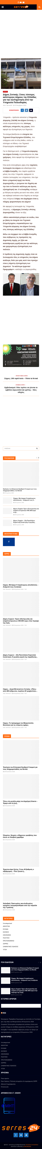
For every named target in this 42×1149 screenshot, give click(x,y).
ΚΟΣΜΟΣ (6, 932)
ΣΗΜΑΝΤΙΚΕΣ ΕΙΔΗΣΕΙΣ (10, 946)
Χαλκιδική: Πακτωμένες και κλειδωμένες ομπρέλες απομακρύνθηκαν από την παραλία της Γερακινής (20, 905)
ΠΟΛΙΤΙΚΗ (6, 938)
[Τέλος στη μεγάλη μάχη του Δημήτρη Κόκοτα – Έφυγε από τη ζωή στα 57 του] (21, 786)
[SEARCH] (37, 448)
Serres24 (9, 105)
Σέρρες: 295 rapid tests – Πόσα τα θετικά (21, 378)
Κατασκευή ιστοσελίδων (32, 1144)
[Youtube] (21, 1135)
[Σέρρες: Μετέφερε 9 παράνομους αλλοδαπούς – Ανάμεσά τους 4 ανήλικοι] (7, 500)
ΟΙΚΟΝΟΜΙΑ (7, 935)
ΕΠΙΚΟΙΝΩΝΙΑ (27, 1146)
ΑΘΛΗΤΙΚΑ (6, 926)
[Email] (26, 1135)
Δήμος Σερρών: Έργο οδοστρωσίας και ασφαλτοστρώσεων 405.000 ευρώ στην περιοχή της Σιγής (21, 621)
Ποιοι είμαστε (5, 1078)
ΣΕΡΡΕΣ (5, 91)
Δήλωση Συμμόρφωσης (8, 1084)
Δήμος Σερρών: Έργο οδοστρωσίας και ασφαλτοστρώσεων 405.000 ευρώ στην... (26, 510)
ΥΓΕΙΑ (5, 949)
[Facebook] (16, 1135)
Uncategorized (7, 923)
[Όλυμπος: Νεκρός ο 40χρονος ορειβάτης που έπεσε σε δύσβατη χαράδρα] (21, 820)
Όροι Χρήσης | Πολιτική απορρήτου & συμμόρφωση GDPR (19, 1081)
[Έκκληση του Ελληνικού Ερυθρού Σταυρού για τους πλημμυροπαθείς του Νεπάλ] (21, 474)
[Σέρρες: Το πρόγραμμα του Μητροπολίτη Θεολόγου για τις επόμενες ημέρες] (21, 708)
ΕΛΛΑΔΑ (5, 929)
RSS (4, 1013)
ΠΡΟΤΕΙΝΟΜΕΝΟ (8, 941)
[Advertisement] (21, 36)
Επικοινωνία (4, 1087)
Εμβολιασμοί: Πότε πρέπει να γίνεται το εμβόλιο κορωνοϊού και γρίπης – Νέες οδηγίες (21, 390)
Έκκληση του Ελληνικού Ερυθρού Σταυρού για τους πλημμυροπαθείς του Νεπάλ (20, 489)
